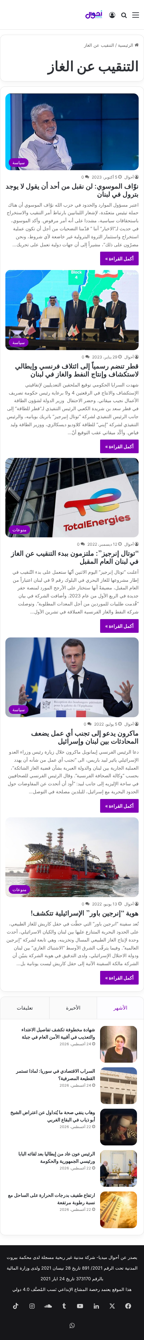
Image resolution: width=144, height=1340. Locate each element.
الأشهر (120, 1008)
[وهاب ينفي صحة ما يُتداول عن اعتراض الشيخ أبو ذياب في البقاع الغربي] (118, 1127)
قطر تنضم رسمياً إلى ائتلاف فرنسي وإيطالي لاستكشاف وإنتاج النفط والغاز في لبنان (77, 369)
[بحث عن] (124, 17)
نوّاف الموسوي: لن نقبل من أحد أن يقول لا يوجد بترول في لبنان (72, 189)
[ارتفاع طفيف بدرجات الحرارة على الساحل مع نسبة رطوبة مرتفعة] (118, 1209)
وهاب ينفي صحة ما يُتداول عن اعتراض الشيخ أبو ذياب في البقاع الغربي (52, 1115)
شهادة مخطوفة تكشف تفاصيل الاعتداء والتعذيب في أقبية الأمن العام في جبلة (58, 1033)
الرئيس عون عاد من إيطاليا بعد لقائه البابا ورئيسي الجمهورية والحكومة (56, 1157)
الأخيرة (73, 1008)
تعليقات (25, 1008)
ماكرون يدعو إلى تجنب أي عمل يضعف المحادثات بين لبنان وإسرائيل (85, 736)
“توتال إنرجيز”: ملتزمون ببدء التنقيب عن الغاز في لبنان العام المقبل (75, 556)
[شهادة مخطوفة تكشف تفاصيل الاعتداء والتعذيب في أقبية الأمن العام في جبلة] (118, 1044)
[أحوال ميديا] (94, 15)
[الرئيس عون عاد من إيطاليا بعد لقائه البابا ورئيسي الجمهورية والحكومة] (118, 1168)
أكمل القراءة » (119, 258)
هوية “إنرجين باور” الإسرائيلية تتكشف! (85, 912)
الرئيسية (126, 45)
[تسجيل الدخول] (112, 17)
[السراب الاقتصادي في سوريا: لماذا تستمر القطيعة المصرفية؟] (118, 1085)
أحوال (129, 177)
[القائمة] (135, 17)
